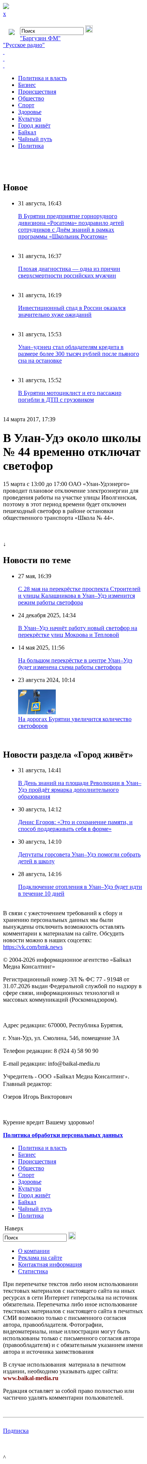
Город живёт (34, 125)
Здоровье (29, 112)
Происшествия (37, 91)
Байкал (27, 132)
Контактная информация (50, 1264)
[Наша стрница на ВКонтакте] (73, 52)
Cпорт (26, 105)
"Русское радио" (24, 45)
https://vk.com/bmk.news (33, 947)
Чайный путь (35, 139)
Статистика (33, 1271)
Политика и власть (42, 78)
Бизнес (27, 85)
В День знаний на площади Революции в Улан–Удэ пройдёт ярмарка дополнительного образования (79, 790)
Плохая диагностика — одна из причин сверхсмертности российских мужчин (69, 272)
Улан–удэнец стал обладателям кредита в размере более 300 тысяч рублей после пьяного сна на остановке (78, 354)
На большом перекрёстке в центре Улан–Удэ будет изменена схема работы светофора (75, 663)
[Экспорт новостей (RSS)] (73, 58)
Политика (31, 146)
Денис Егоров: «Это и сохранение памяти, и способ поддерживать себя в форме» (75, 825)
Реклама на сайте (40, 1257)
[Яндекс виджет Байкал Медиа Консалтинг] (73, 65)
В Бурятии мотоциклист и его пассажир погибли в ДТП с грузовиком (69, 396)
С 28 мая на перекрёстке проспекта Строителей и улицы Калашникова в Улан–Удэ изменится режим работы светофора (79, 596)
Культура (29, 118)
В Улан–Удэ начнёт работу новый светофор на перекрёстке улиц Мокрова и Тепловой (77, 631)
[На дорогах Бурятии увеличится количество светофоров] (37, 712)
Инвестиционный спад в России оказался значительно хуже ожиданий (72, 311)
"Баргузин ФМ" (40, 38)
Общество (31, 98)
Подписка (16, 1431)
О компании (34, 1251)
